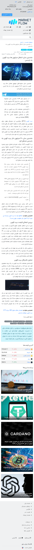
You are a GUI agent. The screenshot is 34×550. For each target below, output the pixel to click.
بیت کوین (29, 12)
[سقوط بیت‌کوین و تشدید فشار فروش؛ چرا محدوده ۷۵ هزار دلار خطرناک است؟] (17, 460)
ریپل (29, 359)
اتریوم (28, 352)
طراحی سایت (28, 548)
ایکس (13, 538)
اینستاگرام (27, 538)
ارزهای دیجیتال (26, 506)
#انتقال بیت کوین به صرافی (18, 321)
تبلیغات (28, 522)
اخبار (27, 27)
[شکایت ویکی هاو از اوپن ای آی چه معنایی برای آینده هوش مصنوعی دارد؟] (17, 486)
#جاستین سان (29, 321)
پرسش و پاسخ (26, 525)
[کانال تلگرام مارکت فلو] (17, 95)
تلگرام (20, 538)
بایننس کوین (26, 355)
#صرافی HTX (13, 323)
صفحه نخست (28, 42)
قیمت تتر (26, 30)
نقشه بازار (6, 27)
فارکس (28, 509)
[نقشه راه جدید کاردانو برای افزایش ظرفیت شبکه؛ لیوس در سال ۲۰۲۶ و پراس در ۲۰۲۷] (17, 434)
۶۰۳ (25, 2)
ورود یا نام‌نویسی (7, 14)
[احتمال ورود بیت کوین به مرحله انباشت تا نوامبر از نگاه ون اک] (17, 382)
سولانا (28, 362)
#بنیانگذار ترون (29, 323)
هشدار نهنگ (7, 30)
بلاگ (17, 27)
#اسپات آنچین (21, 323)
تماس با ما (27, 528)
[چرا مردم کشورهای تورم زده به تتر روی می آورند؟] (17, 408)
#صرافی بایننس (8, 321)
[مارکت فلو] (20, 22)
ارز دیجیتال (24, 49)
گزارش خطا (27, 531)
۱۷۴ (16, 2)
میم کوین (26, 33)
